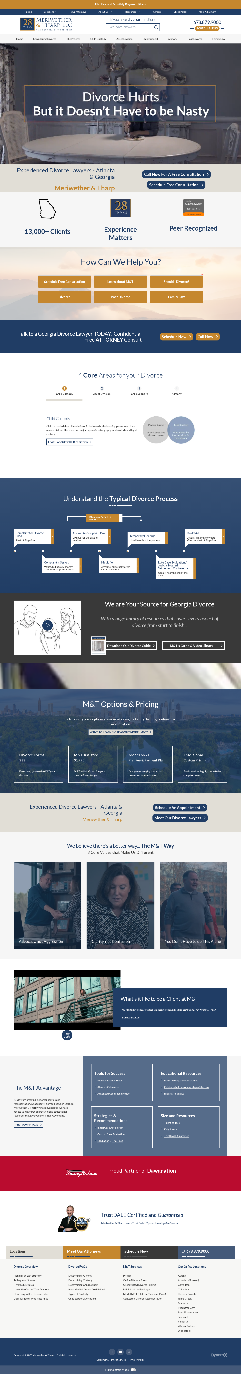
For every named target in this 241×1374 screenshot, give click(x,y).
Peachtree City (186, 1307)
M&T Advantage (26, 1124)
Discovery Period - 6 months (100, 518)
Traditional (193, 754)
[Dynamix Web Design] (219, 1355)
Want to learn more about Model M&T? (119, 732)
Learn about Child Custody (68, 441)
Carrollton (184, 1284)
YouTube (120, 1352)
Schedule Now (207, 28)
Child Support (139, 393)
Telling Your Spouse (24, 1280)
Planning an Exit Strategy (27, 1275)
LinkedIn (129, 1352)
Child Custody (64, 393)
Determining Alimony (80, 1275)
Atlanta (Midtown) (188, 1280)
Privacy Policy (137, 1359)
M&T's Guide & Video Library (191, 646)
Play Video (67, 1035)
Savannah (183, 1316)
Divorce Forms (31, 754)
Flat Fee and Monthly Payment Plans (120, 4)
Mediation (103, 1140)
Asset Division (101, 393)
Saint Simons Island (188, 1312)
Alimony (177, 393)
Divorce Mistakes (24, 1284)
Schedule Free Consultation (174, 184)
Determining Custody (80, 1280)
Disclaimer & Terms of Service (111, 1359)
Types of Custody (78, 1293)
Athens (182, 1275)
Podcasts (178, 1093)
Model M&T (139, 754)
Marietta (183, 1303)
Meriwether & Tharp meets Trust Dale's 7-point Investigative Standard (140, 1223)
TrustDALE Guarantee (176, 1135)
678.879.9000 (207, 22)
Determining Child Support (83, 1284)
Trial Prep (117, 1140)
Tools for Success (109, 1073)
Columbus (183, 1289)
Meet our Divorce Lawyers (177, 817)
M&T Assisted (86, 754)
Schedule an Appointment (177, 807)
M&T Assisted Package (136, 1289)
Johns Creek (185, 1298)
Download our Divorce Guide (129, 646)
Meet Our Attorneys (84, 1251)
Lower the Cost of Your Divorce (31, 1289)
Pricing (127, 1275)
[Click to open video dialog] (47, 625)
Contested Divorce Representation (142, 1298)
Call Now (205, 336)
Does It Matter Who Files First (31, 1298)
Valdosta (183, 1321)
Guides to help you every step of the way (186, 1086)
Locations (18, 1251)
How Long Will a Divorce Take (31, 1293)
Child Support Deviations (82, 1298)
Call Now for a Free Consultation (174, 174)
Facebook (112, 1352)
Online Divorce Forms (135, 1280)
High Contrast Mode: (117, 1369)
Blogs (167, 1093)
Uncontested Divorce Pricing (139, 1284)
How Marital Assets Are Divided (86, 1289)
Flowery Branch (187, 1293)
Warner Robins (186, 1326)
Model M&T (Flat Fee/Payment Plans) (144, 1293)
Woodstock (184, 1330)
